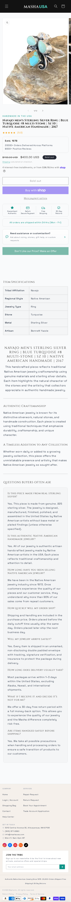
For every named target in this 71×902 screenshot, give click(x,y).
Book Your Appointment (35, 805)
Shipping (6, 162)
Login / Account (10, 800)
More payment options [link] (35, 198)
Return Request (31, 800)
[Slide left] (28, 110)
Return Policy (8, 894)
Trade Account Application (36, 811)
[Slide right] (42, 110)
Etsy (20, 845)
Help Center (8, 817)
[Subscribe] (62, 866)
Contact (6, 811)
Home (5, 794)
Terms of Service (37, 894)
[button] (6, 6)
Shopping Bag (9, 805)
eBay (15, 845)
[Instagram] (4, 845)
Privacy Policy (22, 894)
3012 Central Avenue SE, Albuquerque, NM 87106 (27, 828)
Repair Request (30, 794)
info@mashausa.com (14, 834)
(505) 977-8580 (12, 831)
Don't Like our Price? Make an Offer (36, 250)
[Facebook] (10, 845)
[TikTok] (26, 845)
